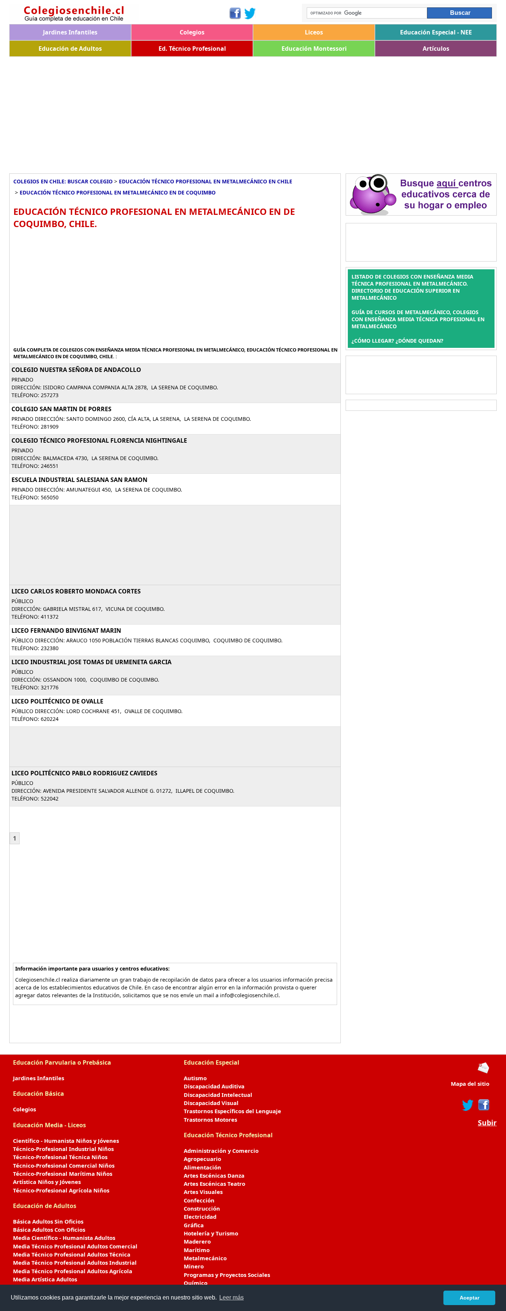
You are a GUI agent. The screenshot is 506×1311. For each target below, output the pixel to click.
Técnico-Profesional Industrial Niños (63, 1148)
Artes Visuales (203, 1191)
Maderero (197, 1241)
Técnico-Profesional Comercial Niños (63, 1165)
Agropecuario (202, 1158)
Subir (487, 1122)
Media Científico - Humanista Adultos (64, 1237)
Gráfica (194, 1225)
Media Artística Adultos (45, 1279)
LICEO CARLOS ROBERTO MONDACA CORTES (76, 591)
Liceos (314, 32)
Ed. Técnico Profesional (192, 48)
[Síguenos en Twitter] (250, 13)
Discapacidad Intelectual (218, 1094)
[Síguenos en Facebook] (235, 13)
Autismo (195, 1078)
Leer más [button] (231, 1297)
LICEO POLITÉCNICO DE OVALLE (57, 701)
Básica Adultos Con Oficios (49, 1229)
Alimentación (202, 1167)
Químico (195, 1283)
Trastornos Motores (210, 1119)
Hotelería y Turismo (211, 1233)
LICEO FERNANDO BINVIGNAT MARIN (66, 630)
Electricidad (200, 1216)
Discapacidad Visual (211, 1103)
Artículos (436, 48)
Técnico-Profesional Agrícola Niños (61, 1190)
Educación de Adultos (70, 48)
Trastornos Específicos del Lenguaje (232, 1111)
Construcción (202, 1208)
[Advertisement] (231, 112)
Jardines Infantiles (70, 32)
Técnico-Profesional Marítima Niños (62, 1173)
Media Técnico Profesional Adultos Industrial (75, 1262)
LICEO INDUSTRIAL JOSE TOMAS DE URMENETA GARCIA (91, 662)
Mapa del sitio (470, 1083)
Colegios (192, 32)
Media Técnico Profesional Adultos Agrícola (72, 1271)
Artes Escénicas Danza (214, 1175)
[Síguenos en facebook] (483, 1105)
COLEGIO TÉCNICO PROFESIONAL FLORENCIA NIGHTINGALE (99, 440)
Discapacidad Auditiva (214, 1086)
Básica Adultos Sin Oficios (48, 1221)
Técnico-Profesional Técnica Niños (60, 1157)
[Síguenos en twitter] (467, 1105)
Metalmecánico (205, 1258)
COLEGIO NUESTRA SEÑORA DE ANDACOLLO (76, 370)
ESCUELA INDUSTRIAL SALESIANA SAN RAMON (79, 480)
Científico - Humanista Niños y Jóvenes (66, 1140)
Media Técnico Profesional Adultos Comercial (75, 1246)
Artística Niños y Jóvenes (47, 1181)
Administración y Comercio (221, 1150)
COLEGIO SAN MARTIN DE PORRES (61, 409)
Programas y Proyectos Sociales (227, 1274)
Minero (194, 1266)
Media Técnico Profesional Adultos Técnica (71, 1254)
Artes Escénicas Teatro (214, 1183)
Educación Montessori (314, 48)
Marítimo (197, 1250)
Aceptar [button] (469, 1298)
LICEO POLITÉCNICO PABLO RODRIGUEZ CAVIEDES (84, 773)
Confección (199, 1200)
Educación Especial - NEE (436, 32)
